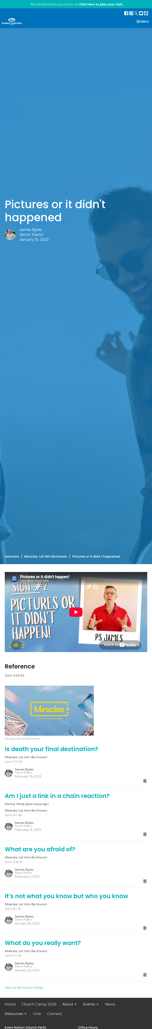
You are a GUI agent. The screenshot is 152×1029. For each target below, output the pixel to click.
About (67, 1004)
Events (89, 1004)
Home (10, 1004)
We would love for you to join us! (76, 4)
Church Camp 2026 (39, 1004)
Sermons (12, 556)
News (110, 1004)
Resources (14, 1014)
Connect (54, 1014)
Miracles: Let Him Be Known (45, 556)
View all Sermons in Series (24, 987)
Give (37, 1014)
